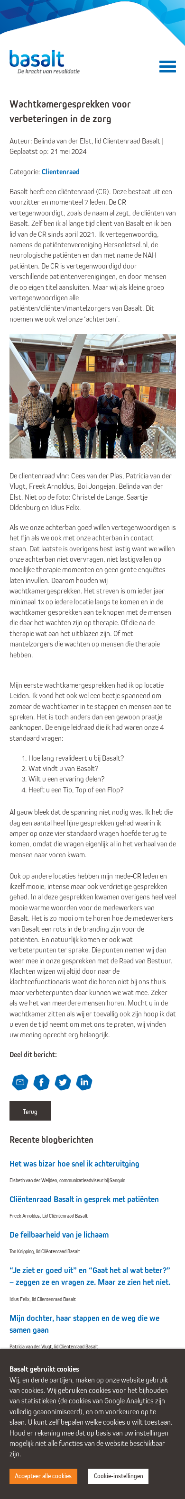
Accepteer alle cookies (43, 1476)
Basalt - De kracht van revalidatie (45, 61)
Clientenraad (61, 171)
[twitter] (64, 1083)
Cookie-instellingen (118, 1476)
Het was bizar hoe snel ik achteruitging (74, 1164)
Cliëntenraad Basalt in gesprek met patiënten (84, 1199)
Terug (30, 1112)
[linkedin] (85, 1083)
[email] (21, 1083)
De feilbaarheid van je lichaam (59, 1235)
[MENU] (167, 69)
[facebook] (42, 1083)
